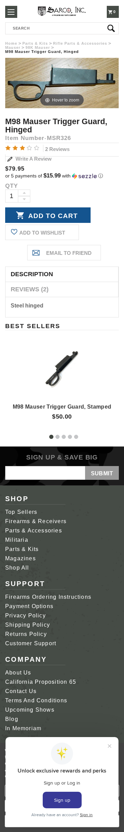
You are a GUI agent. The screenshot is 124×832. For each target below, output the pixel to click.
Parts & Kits (22, 549)
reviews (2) (30, 289)
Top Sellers (21, 512)
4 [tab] (70, 437)
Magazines (20, 558)
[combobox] (62, 28)
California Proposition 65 (40, 682)
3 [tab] (64, 437)
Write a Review (33, 159)
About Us (18, 673)
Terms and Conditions (36, 700)
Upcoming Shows (29, 710)
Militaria (16, 540)
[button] (62, 176)
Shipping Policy (27, 625)
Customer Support (30, 643)
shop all (17, 568)
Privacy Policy (25, 615)
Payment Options (29, 606)
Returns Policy (26, 634)
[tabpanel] (62, 376)
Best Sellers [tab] (32, 326)
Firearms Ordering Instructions (48, 597)
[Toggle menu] (11, 12)
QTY (11, 186)
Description (32, 274)
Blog (11, 719)
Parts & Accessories (33, 530)
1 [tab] (51, 437)
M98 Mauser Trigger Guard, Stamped (62, 407)
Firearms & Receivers (35, 521)
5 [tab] (76, 437)
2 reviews (57, 149)
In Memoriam (23, 728)
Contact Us (21, 691)
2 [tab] (57, 437)
